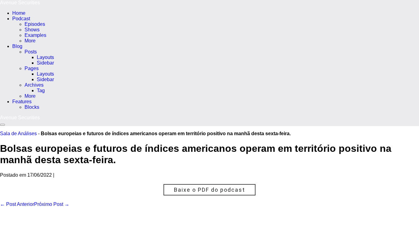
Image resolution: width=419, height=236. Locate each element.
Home (18, 13)
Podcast (21, 18)
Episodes (35, 24)
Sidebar (45, 62)
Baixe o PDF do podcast (209, 190)
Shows (32, 29)
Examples (35, 35)
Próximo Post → (51, 204)
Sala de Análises (18, 133)
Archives (34, 85)
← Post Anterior (17, 204)
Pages (32, 68)
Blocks (32, 107)
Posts (31, 51)
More (30, 40)
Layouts (45, 57)
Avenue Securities (20, 2)
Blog (17, 46)
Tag (41, 90)
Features (22, 101)
